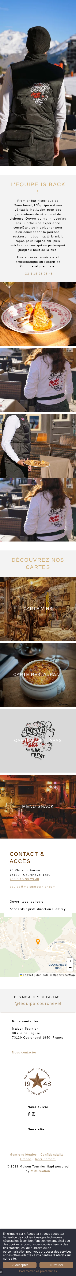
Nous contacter (24, 1052)
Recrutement (45, 1159)
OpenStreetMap (64, 975)
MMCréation (40, 1171)
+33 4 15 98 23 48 (38, 273)
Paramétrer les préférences (38, 1271)
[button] (38, 941)
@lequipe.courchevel (38, 1003)
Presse (25, 1159)
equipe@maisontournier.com (33, 886)
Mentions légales (23, 1154)
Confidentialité (52, 1154)
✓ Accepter (20, 1265)
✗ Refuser (56, 1265)
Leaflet (27, 975)
